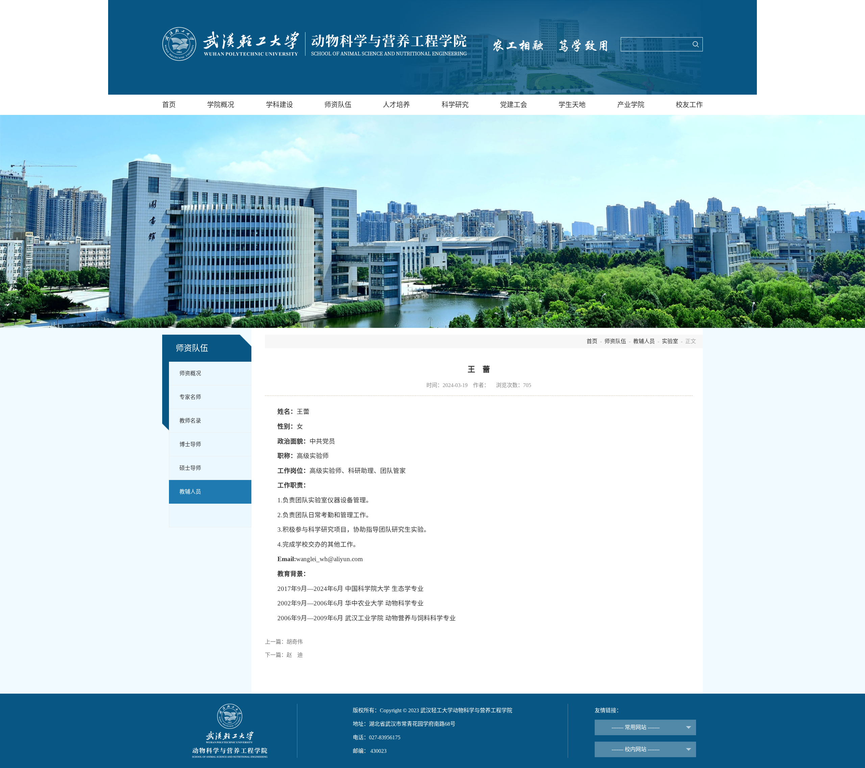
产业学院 (630, 105)
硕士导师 (190, 468)
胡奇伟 (295, 642)
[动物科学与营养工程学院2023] (314, 44)
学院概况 (220, 105)
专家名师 (190, 397)
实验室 (670, 341)
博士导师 (190, 444)
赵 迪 (295, 655)
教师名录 (190, 421)
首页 (169, 105)
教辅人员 (190, 492)
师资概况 (190, 373)
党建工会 (513, 105)
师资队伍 (337, 105)
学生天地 (572, 105)
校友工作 (689, 105)
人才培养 (396, 105)
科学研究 (455, 105)
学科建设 (279, 105)
